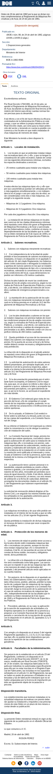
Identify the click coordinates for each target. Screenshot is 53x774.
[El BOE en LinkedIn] (33, 765)
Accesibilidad (18, 757)
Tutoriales (29, 758)
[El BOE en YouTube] (40, 765)
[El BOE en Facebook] (26, 765)
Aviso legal (44, 755)
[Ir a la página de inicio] (7, 5)
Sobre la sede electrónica (23, 755)
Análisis (14, 86)
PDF (10, 76)
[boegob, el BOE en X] (20, 765)
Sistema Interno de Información (13, 758)
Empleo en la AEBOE (43, 758)
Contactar (8, 755)
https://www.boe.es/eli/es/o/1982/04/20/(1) (25, 67)
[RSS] (13, 765)
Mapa (36, 755)
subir (47, 748)
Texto (4, 86)
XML (24, 76)
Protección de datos (32, 757)
